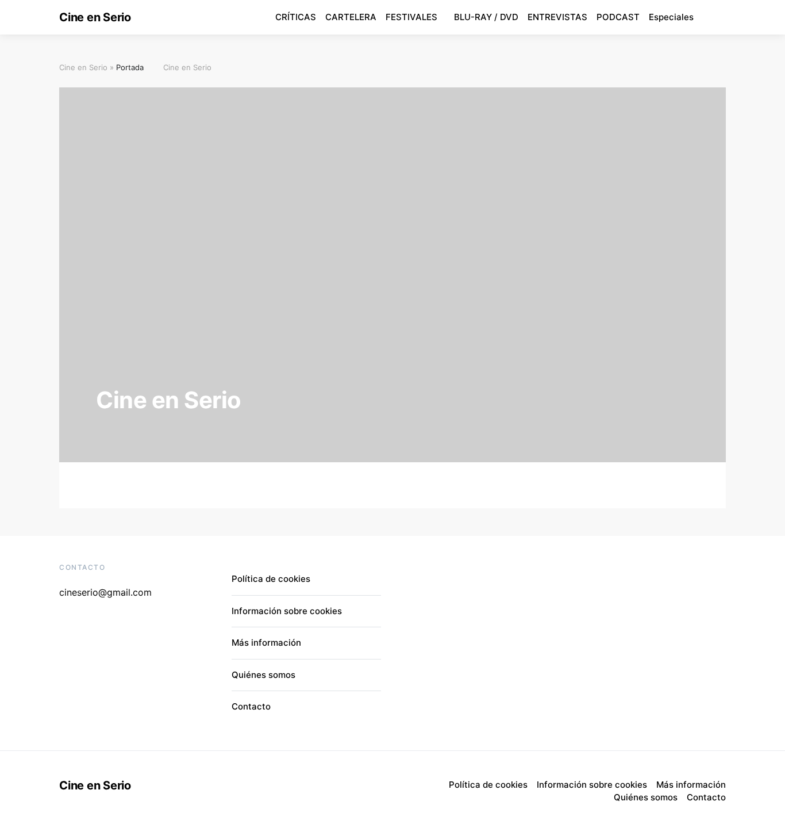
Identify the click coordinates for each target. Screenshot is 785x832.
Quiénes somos (263, 674)
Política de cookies (271, 578)
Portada (130, 67)
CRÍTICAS (295, 16)
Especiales (671, 16)
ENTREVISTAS (557, 16)
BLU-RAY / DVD (486, 16)
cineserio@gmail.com (105, 592)
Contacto (251, 706)
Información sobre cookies (287, 610)
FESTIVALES (411, 16)
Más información (266, 642)
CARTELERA (350, 16)
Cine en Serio (95, 17)
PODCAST (618, 16)
